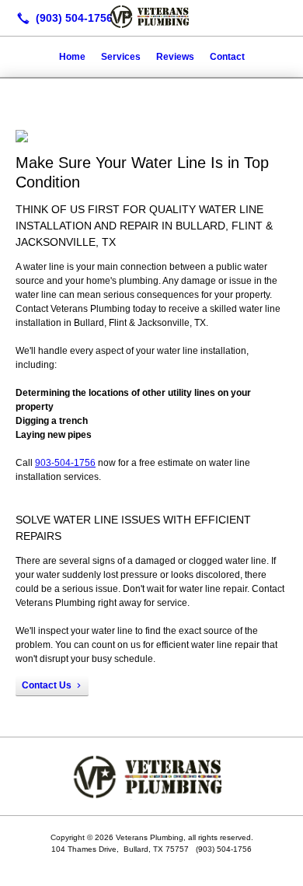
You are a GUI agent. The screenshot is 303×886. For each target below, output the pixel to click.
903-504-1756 (65, 462)
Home (72, 56)
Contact (227, 56)
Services (121, 56)
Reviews (175, 56)
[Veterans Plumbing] (151, 16)
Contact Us (46, 685)
